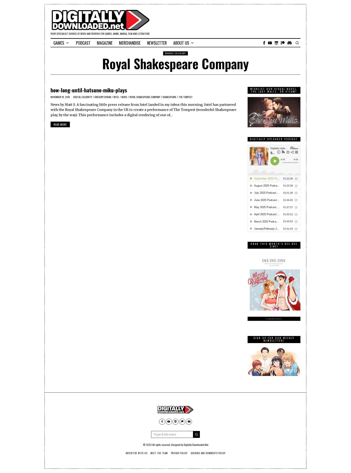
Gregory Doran (102, 97)
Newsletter (157, 43)
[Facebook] (264, 42)
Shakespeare (169, 97)
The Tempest (186, 97)
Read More (60, 124)
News (124, 97)
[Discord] (289, 42)
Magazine (105, 43)
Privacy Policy (179, 453)
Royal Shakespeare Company (145, 97)
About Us (181, 43)
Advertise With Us (136, 453)
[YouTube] (270, 42)
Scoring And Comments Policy (208, 453)
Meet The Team (159, 453)
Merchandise (130, 43)
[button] (196, 434)
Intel (116, 97)
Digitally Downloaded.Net (196, 444)
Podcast (83, 43)
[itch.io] (276, 42)
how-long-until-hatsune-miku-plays (89, 90)
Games (58, 43)
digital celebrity (82, 97)
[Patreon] (283, 42)
